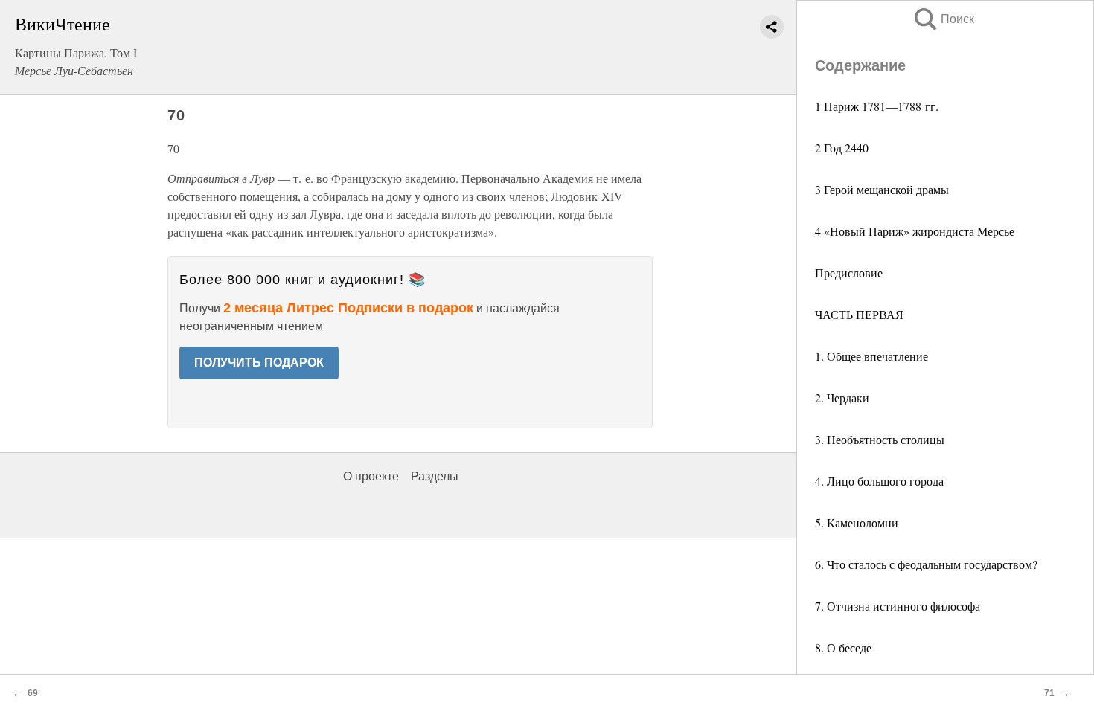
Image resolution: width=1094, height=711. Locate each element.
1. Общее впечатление (871, 356)
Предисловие (849, 272)
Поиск (943, 19)
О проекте (371, 476)
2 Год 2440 (842, 147)
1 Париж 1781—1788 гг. (876, 106)
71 (1049, 693)
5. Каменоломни (856, 522)
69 (33, 693)
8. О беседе (843, 647)
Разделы (434, 476)
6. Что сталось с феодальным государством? (926, 564)
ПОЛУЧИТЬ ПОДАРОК (259, 362)
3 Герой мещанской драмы (882, 189)
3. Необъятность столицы (879, 439)
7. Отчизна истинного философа (897, 606)
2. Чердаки (842, 397)
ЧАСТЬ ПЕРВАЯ (859, 314)
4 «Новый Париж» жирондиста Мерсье (914, 231)
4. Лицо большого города (879, 481)
